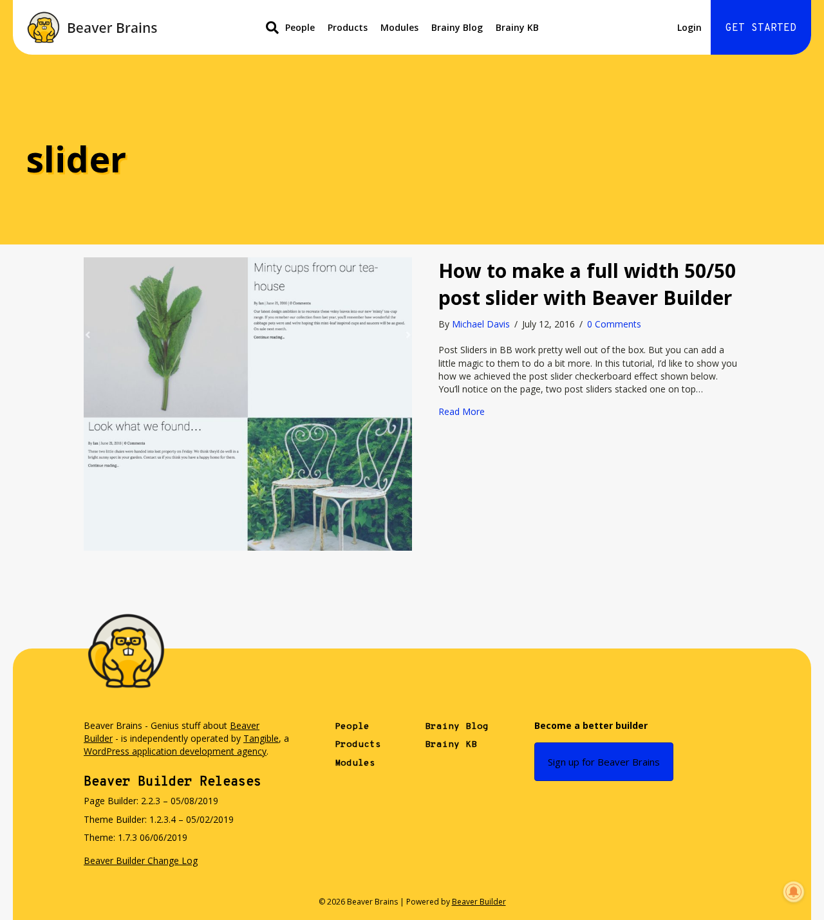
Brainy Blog (457, 27)
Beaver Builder (479, 901)
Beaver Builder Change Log (141, 860)
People (300, 27)
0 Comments (614, 324)
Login (689, 27)
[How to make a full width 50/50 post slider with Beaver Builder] (248, 403)
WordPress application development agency (175, 751)
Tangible (261, 738)
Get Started (761, 28)
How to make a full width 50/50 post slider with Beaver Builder (587, 284)
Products (348, 27)
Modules (399, 27)
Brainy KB (517, 27)
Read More (461, 411)
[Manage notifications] (793, 891)
